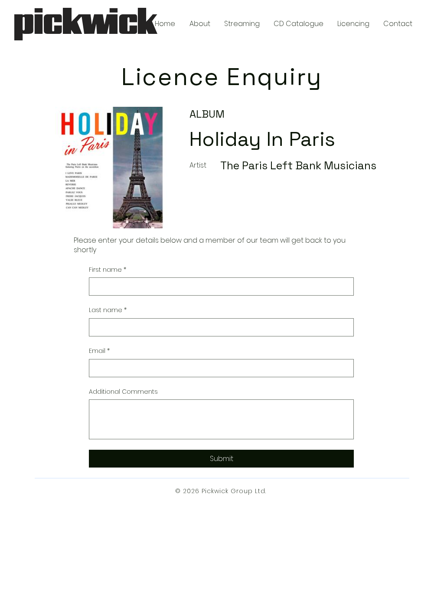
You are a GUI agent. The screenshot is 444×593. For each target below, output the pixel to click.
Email (99, 351)
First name (107, 270)
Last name (108, 310)
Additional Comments (123, 392)
